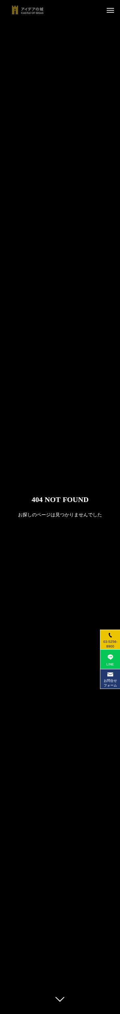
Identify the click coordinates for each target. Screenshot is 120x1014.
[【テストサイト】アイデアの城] (27, 10)
